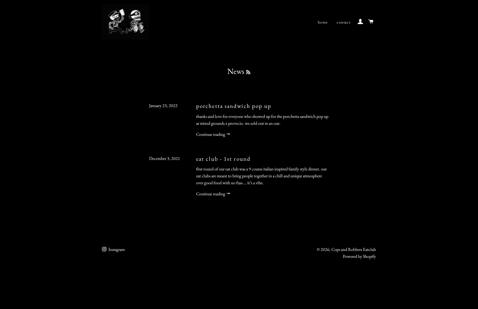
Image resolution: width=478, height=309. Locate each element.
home (323, 22)
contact (343, 22)
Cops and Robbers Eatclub (353, 249)
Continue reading (211, 134)
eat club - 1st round (223, 158)
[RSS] (248, 72)
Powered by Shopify (359, 256)
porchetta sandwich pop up (234, 106)
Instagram (116, 249)
